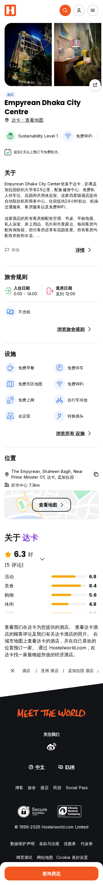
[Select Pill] (65, 10)
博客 (19, 787)
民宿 (57, 787)
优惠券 (70, 843)
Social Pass (77, 787)
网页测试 (24, 857)
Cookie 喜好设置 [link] (72, 857)
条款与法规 (49, 843)
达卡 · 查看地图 (27, 120)
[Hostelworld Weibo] (51, 746)
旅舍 (32, 787)
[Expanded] (12, 671)
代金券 (87, 843)
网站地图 (45, 857)
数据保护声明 (22, 843)
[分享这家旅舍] (95, 85)
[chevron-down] (42, 559)
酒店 (10, 94)
